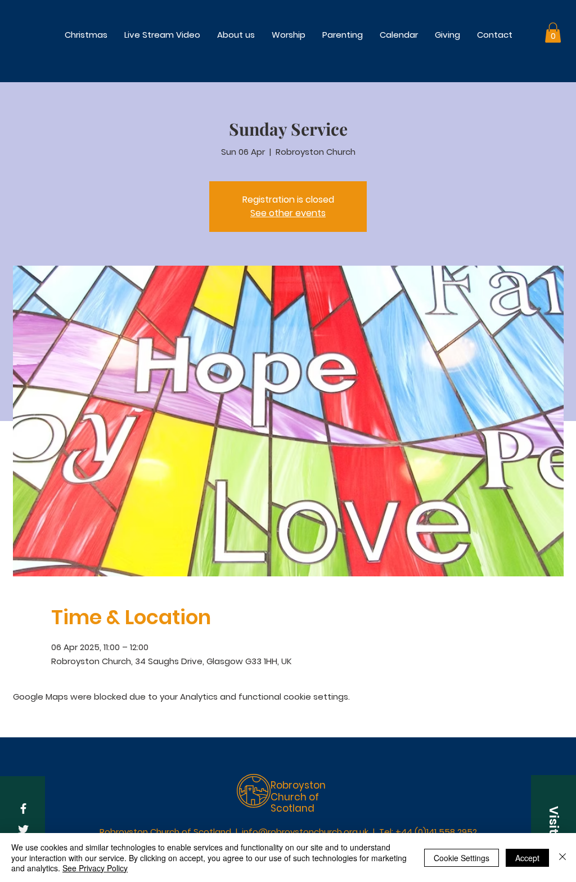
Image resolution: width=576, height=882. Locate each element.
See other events (288, 213)
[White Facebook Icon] (23, 809)
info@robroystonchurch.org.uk (305, 832)
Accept (527, 857)
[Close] (562, 857)
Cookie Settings (461, 857)
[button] (288, 34)
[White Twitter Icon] (23, 829)
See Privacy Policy (95, 868)
